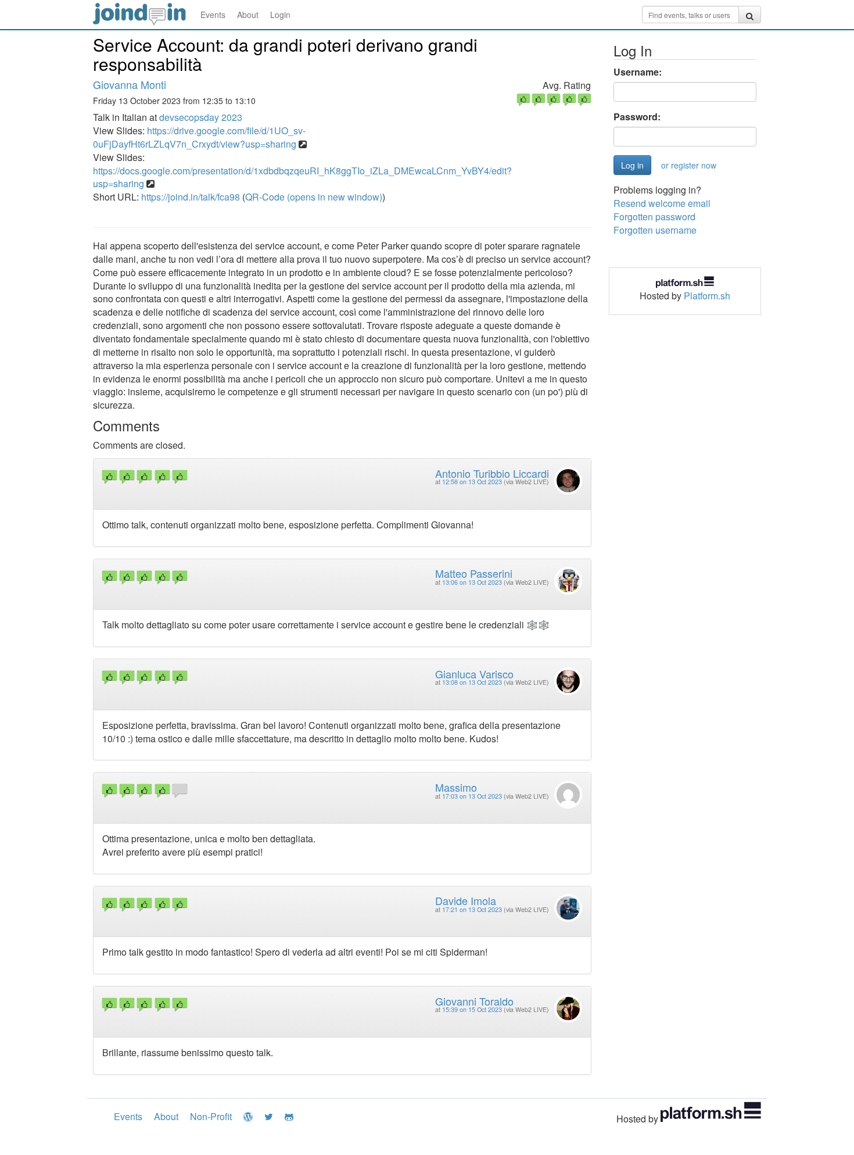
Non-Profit (211, 1116)
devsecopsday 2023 (200, 117)
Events (212, 14)
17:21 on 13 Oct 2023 (472, 909)
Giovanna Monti (129, 84)
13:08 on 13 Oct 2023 (472, 682)
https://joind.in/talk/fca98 (190, 196)
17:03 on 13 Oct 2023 (472, 796)
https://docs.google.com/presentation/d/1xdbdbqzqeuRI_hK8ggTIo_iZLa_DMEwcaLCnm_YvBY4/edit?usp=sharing (302, 177)
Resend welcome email (662, 203)
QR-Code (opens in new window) (313, 196)
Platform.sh (707, 295)
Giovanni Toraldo (474, 1001)
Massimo (456, 787)
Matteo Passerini (473, 573)
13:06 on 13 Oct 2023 (472, 582)
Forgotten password (654, 216)
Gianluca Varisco (474, 673)
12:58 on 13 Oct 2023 (472, 481)
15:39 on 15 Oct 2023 (472, 1009)
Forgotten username (655, 230)
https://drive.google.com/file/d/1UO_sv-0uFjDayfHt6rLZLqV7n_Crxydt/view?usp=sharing (199, 137)
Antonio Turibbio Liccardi (492, 473)
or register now (688, 165)
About (248, 14)
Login (280, 14)
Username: (637, 72)
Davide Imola (465, 900)
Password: (637, 116)
